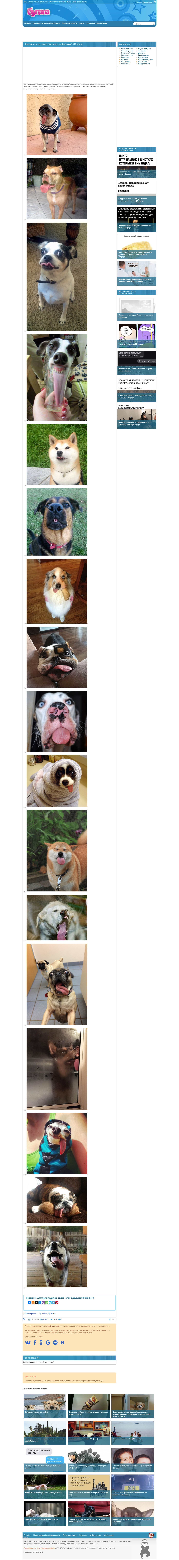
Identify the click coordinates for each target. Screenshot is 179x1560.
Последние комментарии (96, 23)
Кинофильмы (143, 55)
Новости (124, 59)
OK (70, 1)
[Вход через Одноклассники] (42, 1344)
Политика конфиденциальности (46, 1535)
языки (53, 1314)
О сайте (27, 1535)
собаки (44, 1314)
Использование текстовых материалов (39, 1548)
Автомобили (143, 57)
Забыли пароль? (33, 1)
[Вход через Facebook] (36, 1344)
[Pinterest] (56, 1302)
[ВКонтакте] (29, 1302)
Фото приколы (127, 49)
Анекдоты (142, 51)
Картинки (125, 57)
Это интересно (127, 51)
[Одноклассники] (33, 1302)
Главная (27, 23)
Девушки (141, 53)
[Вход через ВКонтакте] (29, 1344)
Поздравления (144, 64)
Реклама (138, 2)
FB (67, 1)
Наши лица (125, 61)
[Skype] (50, 1302)
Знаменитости (127, 55)
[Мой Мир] (39, 1302)
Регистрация (43, 1)
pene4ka (45, 1319)
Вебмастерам (95, 1535)
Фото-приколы (31, 1314)
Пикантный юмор (128, 53)
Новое (81, 23)
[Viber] (43, 1302)
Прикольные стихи (145, 59)
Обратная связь (147, 2)
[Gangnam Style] (144, 1559)
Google (74, 1)
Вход (25, 1)
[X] (36, 1302)
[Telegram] (53, 1302)
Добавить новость (69, 23)
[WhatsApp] (46, 1302)
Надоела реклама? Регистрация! (46, 23)
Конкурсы (125, 64)
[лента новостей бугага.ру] (155, 2)
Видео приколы (144, 49)
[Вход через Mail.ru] (56, 1344)
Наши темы (142, 61)
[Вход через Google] (49, 1344)
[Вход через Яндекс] (63, 1344)
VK (64, 1)
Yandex (84, 1)
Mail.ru (79, 1)
